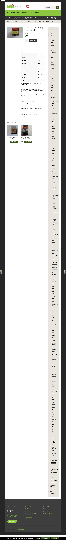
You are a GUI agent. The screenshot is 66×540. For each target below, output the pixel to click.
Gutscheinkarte (52, 33)
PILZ (52, 421)
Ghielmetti (53, 111)
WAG (52, 105)
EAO (52, 121)
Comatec (53, 404)
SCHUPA (53, 414)
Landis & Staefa (54, 269)
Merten (53, 270)
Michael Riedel (54, 460)
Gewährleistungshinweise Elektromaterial (31, 517)
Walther (53, 409)
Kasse (46, 508)
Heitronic (52, 66)
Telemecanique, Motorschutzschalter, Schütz (55, 258)
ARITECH (53, 407)
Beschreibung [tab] (9, 52)
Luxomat (53, 328)
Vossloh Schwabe (53, 43)
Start (9, 21)
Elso (52, 145)
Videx (53, 126)
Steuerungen (53, 483)
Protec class (53, 97)
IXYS (52, 445)
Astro (51, 70)
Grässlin (53, 332)
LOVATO (53, 347)
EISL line (53, 150)
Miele (51, 47)
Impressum (29, 506)
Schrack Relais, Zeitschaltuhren (38, 21)
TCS (51, 92)
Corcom (53, 167)
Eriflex (53, 115)
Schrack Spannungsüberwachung (55, 183)
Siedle (53, 298)
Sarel (52, 346)
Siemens (53, 242)
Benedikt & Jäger (54, 267)
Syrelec (53, 286)
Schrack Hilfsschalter (55, 192)
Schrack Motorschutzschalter (55, 226)
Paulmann (52, 40)
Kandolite (52, 60)
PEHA (53, 412)
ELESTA (53, 238)
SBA (52, 431)
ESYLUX (53, 333)
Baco (52, 163)
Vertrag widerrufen (48, 513)
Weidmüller (54, 293)
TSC (51, 82)
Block (51, 75)
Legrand (53, 289)
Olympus (52, 95)
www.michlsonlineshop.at (12, 515)
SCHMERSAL (54, 453)
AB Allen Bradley (54, 354)
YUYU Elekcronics (54, 400)
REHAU (53, 429)
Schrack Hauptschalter (55, 201)
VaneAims (53, 124)
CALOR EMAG (53, 88)
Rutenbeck (53, 364)
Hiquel (53, 146)
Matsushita (54, 165)
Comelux (52, 68)
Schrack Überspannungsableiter (55, 219)
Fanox (52, 90)
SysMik (52, 87)
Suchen (57, 7)
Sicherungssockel (53, 482)
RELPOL (53, 386)
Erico (52, 134)
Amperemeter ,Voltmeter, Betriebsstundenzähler (54, 466)
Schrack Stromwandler (55, 190)
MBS (52, 272)
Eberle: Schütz (54, 265)
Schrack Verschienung (55, 187)
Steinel (53, 361)
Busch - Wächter (54, 264)
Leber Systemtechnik (54, 448)
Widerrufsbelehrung (30, 511)
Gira (52, 143)
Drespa (53, 417)
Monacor (52, 50)
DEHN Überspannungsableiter (54, 321)
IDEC (52, 389)
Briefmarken (37, 12)
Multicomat (54, 279)
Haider (53, 153)
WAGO (53, 338)
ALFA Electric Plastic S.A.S (54, 344)
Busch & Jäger (54, 281)
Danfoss (53, 457)
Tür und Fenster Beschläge (52, 31)
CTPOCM (53, 308)
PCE (52, 362)
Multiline (53, 138)
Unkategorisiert (52, 493)
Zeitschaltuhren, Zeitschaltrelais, (53, 463)
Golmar (52, 42)
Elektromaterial (13, 21)
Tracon (53, 106)
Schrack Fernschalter (55, 204)
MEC (52, 356)
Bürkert (53, 155)
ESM (52, 248)
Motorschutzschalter (54, 472)
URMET (53, 301)
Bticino (53, 402)
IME (52, 426)
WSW (52, 251)
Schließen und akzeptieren (45, 538)
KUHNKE (53, 296)
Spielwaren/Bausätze (11, 12)
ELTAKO (53, 288)
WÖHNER (53, 366)
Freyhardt (53, 335)
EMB (52, 129)
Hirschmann (53, 78)
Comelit (52, 85)
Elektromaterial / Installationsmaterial (22, 21)
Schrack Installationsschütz (55, 223)
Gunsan (52, 57)
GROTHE (53, 307)
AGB (27, 508)
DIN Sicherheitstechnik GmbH (55, 304)
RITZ (52, 427)
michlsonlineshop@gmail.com (12, 516)
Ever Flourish (54, 434)
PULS (52, 444)
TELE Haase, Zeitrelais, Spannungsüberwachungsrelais (55, 245)
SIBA (52, 156)
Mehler (53, 131)
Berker (53, 171)
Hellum (52, 55)
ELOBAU (53, 455)
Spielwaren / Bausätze (53, 489)
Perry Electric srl (54, 113)
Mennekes (53, 357)
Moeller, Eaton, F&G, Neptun (54, 237)
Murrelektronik (54, 352)
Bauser (53, 458)
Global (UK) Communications (53, 65)
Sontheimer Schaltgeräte (54, 119)
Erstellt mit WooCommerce (21, 529)
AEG (52, 312)
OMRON (53, 253)
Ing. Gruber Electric (54, 341)
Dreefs (52, 62)
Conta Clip (53, 128)
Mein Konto (47, 506)
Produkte (46, 511)
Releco (53, 123)
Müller (53, 424)
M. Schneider (54, 368)
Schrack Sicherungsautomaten (55, 212)
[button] (21, 28)
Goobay (52, 38)
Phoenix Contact (54, 324)
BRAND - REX (54, 419)
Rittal (53, 450)
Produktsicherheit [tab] (10, 54)
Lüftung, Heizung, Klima (26, 12)
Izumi (53, 148)
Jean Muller (54, 359)
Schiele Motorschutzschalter (55, 277)
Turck (52, 83)
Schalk (53, 133)
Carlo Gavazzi (54, 274)
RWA (52, 382)
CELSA (53, 337)
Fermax (53, 283)
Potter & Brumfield (53, 394)
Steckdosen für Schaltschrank (53, 474)
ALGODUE (53, 422)
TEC (52, 395)
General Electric (54, 391)
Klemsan (53, 439)
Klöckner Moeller (54, 173)
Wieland (53, 330)
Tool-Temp (52, 80)
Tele (52, 160)
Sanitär (32, 12)
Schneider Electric (55, 176)
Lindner (53, 399)
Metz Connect (54, 141)
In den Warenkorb (33, 40)
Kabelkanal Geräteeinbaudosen (54, 480)
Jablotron (52, 45)
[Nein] (64, 538)
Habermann (54, 108)
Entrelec (53, 351)
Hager (53, 174)
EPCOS (53, 291)
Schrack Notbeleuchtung (55, 230)
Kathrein (52, 59)
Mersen (53, 103)
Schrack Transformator (55, 234)
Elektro (18, 12)
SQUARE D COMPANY (53, 442)
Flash (52, 384)
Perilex (53, 110)
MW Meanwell (54, 349)
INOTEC (53, 158)
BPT (52, 377)
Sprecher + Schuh (55, 250)
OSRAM (53, 315)
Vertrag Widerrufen (12, 521)
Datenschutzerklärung (11, 529)
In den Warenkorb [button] (14, 141)
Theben (53, 260)
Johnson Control (54, 374)
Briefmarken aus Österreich (52, 486)
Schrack (30, 21)
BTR (52, 379)
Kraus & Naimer (54, 262)
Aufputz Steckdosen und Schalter (54, 477)
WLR (52, 313)
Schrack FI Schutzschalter (55, 215)
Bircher (52, 71)
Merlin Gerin (54, 376)
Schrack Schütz (54, 180)
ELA (52, 436)
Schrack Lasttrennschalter (55, 195)
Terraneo (53, 381)
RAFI (51, 73)
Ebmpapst (53, 433)
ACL (52, 151)
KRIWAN (53, 438)
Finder (53, 294)
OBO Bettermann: (55, 255)
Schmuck (51, 35)
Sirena (52, 48)
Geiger (53, 136)
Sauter (53, 284)
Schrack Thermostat (55, 199)
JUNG (52, 416)
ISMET (53, 397)
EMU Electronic (53, 52)
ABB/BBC (53, 240)
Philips (53, 317)
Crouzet (53, 310)
